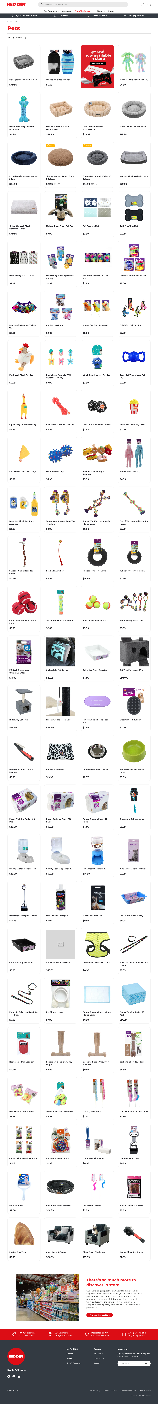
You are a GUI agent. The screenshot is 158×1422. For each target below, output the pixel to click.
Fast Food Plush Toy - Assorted (93, 472)
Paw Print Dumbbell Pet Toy (60, 425)
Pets (15, 21)
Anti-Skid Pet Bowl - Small (95, 769)
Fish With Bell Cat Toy (130, 325)
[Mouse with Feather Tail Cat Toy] (24, 307)
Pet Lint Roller (16, 1205)
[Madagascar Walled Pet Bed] (24, 61)
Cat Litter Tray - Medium (21, 962)
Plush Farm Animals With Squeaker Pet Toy (58, 376)
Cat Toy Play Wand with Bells (134, 1111)
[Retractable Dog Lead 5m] (24, 1043)
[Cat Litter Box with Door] (60, 944)
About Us (98, 1354)
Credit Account (74, 1363)
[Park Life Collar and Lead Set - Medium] (24, 994)
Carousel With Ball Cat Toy (133, 276)
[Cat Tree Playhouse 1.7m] (134, 652)
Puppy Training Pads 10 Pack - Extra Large (97, 1013)
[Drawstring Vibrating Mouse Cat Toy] (60, 257)
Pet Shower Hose (54, 1012)
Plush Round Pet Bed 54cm (133, 127)
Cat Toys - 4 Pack (54, 325)
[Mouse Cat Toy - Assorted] (97, 307)
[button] (149, 4)
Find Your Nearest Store (100, 1315)
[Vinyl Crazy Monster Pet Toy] (97, 356)
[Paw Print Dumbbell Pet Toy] (60, 406)
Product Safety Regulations (141, 1395)
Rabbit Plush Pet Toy (130, 471)
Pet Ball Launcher (55, 571)
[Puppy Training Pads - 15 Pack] (97, 801)
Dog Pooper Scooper (129, 1158)
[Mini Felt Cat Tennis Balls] (24, 1093)
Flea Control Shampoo (57, 916)
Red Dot (15, 1391)
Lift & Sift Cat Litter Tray (131, 916)
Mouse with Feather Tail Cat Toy (23, 326)
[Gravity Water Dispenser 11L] (24, 850)
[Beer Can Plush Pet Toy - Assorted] (24, 503)
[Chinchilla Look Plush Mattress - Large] (24, 207)
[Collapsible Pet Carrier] (60, 652)
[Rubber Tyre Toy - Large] (97, 552)
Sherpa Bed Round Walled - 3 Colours (97, 177)
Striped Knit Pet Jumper (58, 80)
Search (97, 1363)
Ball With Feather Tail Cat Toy (95, 277)
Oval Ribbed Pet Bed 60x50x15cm (93, 128)
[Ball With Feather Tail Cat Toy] (97, 257)
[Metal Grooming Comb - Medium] (24, 751)
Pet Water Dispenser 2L (94, 869)
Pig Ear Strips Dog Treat (131, 1205)
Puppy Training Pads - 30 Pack (132, 1013)
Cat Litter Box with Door (58, 962)
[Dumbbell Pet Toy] (60, 453)
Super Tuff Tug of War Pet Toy (132, 376)
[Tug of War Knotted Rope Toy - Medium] (60, 503)
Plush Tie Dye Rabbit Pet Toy (134, 80)
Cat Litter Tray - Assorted (95, 670)
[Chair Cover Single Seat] (97, 1234)
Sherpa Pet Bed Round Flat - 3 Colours (60, 177)
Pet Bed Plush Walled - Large (134, 176)
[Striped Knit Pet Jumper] (60, 61)
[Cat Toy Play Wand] (97, 1093)
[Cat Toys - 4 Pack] (60, 307)
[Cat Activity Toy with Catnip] (24, 1140)
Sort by (10, 37)
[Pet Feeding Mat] (97, 207)
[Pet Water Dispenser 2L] (97, 850)
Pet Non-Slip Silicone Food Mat (95, 721)
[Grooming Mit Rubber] (134, 701)
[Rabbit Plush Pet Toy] (134, 453)
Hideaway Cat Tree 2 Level (59, 720)
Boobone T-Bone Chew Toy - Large (59, 1063)
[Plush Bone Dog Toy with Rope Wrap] (24, 108)
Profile (69, 1358)
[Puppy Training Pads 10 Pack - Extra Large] (97, 994)
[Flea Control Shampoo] (60, 897)
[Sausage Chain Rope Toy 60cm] (24, 552)
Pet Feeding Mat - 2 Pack (21, 276)
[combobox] (83, 4)
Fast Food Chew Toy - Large (22, 471)
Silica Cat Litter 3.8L (92, 916)
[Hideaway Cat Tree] (24, 701)
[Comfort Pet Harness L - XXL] (97, 944)
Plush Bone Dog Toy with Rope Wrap (21, 128)
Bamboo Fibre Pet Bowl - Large (132, 770)
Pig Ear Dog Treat (18, 1252)
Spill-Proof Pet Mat (129, 226)
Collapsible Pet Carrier (57, 670)
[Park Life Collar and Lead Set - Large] (134, 944)
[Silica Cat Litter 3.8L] (97, 897)
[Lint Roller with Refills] (97, 1140)
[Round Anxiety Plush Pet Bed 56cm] (24, 158)
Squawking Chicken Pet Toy (23, 425)
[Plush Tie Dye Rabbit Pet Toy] (134, 61)
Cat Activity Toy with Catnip (23, 1158)
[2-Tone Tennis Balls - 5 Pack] (60, 602)
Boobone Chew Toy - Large (133, 1062)
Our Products (50, 11)
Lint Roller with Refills (93, 1158)
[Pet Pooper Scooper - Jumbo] (24, 897)
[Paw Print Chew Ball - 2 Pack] (97, 406)
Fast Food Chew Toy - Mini (132, 425)
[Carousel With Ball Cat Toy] (134, 257)
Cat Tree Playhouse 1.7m (131, 670)
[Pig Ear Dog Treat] (24, 1234)
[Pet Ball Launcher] (60, 552)
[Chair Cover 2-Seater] (60, 1234)
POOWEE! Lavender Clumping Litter (19, 671)
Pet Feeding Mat (91, 226)
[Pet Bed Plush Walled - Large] (134, 158)
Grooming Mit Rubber (130, 720)
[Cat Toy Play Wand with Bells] (134, 1093)
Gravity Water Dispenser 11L (22, 869)
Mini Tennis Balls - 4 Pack (95, 620)
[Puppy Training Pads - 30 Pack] (134, 994)
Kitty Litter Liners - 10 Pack (133, 869)
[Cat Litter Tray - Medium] (24, 944)
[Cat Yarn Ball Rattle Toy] (60, 1140)
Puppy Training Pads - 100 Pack (22, 820)
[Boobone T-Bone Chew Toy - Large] (60, 1043)
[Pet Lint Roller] (24, 1187)
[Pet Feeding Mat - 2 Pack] (24, 257)
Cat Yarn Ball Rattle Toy (57, 1158)
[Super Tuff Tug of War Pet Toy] (134, 356)
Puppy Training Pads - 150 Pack (58, 820)
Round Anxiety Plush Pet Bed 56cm (23, 177)
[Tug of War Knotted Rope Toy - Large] (134, 503)
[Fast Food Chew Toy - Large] (24, 453)
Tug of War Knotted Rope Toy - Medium (60, 522)
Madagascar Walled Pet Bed (23, 80)
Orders (70, 1354)
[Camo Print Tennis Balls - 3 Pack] (24, 602)
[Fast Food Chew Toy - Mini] (134, 406)
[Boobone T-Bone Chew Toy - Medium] (97, 1043)
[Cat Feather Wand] (97, 1187)
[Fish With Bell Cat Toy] (134, 307)
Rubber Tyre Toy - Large (94, 571)
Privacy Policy (95, 1391)
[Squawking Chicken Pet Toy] (24, 406)
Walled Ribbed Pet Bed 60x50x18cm (57, 128)
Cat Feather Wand (92, 1205)
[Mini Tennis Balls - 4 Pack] (97, 602)
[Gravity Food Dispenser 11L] (60, 850)
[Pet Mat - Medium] (60, 751)
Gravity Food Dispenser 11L (59, 869)
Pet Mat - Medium (55, 769)
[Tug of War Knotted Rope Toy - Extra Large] (97, 503)
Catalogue (67, 11)
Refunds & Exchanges (128, 1391)
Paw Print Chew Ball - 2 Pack (97, 425)
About (100, 11)
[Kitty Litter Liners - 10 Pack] (134, 850)
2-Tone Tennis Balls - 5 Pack (59, 620)
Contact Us (99, 1358)
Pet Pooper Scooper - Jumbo (23, 916)
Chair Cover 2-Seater (56, 1252)
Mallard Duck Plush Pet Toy (59, 226)
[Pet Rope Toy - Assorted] (134, 602)
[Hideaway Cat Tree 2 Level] (60, 701)
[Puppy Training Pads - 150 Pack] (60, 801)
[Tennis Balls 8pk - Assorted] (60, 1093)
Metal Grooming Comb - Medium (21, 770)
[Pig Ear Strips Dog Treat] (134, 1187)
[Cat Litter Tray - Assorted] (97, 652)
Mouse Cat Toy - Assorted (95, 325)
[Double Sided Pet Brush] (134, 1234)
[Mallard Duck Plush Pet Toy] (60, 207)
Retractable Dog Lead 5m (21, 1062)
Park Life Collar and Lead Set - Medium (23, 1013)
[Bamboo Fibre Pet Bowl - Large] (134, 751)
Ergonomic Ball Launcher (132, 819)
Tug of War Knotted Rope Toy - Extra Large (97, 522)
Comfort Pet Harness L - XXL (97, 962)
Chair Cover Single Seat (94, 1252)
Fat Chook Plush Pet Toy (21, 375)
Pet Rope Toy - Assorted (131, 620)
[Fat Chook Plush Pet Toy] (24, 356)
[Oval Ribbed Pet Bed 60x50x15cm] (97, 108)
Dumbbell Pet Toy (55, 471)
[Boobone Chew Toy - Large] (134, 1043)
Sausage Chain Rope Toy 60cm (21, 572)
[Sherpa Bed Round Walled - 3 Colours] (97, 158)
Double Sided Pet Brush (131, 1252)
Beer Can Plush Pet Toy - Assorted (21, 522)
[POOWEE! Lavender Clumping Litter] (24, 652)
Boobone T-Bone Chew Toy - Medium (96, 1063)
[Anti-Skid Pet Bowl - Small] (97, 751)
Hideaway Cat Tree (18, 720)
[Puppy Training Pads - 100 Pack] (24, 801)
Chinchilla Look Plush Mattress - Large (19, 227)
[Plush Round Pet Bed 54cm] (134, 108)
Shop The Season (83, 11)
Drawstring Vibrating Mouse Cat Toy (60, 277)
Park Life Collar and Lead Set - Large (134, 963)
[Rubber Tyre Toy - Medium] (134, 552)
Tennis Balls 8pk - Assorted (59, 1111)
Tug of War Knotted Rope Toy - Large (134, 522)
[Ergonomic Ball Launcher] (134, 801)
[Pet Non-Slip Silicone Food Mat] (97, 701)
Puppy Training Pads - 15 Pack (95, 820)
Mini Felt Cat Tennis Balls (21, 1111)
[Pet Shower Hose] (60, 994)
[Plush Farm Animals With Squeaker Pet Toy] (60, 356)
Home (9, 21)
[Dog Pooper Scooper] (134, 1140)
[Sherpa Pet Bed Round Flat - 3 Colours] (60, 158)
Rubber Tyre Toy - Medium (132, 571)
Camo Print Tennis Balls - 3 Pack (22, 621)
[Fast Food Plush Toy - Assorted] (97, 453)
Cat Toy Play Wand (92, 1111)
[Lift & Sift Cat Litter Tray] (134, 897)
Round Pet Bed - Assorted (58, 1205)
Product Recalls (145, 1391)
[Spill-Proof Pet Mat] (134, 207)
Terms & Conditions (110, 1391)
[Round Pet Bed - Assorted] (60, 1187)
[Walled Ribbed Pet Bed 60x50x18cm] (60, 108)
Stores (111, 11)
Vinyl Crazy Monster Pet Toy (96, 375)
